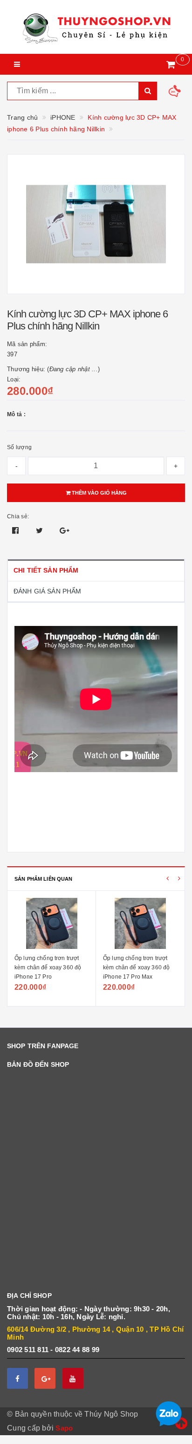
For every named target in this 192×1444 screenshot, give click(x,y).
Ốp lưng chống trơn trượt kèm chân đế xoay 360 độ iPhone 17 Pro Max (136, 967)
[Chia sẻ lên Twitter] (40, 530)
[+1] (65, 530)
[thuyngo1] (96, 27)
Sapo (64, 1428)
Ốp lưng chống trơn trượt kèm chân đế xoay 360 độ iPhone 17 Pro (47, 967)
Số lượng (19, 447)
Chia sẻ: (18, 516)
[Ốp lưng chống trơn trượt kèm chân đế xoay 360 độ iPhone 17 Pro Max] (140, 923)
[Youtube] (72, 1378)
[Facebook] (17, 1378)
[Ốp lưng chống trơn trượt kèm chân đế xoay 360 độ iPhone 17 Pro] (51, 923)
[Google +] (44, 1378)
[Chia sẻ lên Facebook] (16, 530)
